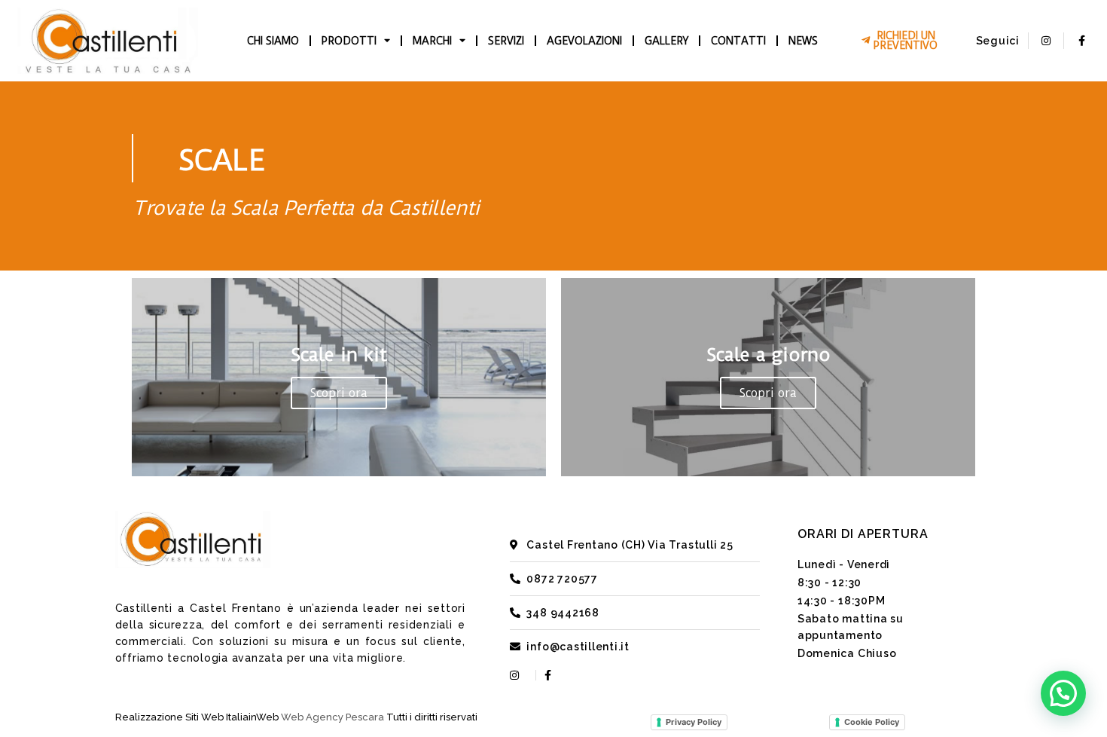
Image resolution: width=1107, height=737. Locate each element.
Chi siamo (273, 41)
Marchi (432, 41)
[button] (1063, 693)
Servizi (506, 41)
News (803, 41)
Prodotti (349, 41)
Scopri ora (338, 393)
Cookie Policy (871, 722)
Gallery (666, 41)
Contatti (738, 41)
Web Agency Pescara (332, 717)
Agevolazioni (584, 41)
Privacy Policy (693, 722)
